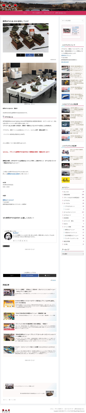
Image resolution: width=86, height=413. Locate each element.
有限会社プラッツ (66, 55)
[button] (38, 55)
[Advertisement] (30, 259)
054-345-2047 (65, 62)
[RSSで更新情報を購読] (27, 241)
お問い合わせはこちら (79, 408)
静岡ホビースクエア (8, 200)
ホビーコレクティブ (69, 408)
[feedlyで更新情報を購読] (24, 241)
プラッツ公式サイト (59, 408)
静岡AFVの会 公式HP (13, 174)
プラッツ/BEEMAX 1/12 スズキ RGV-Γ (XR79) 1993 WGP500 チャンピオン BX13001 (75, 29)
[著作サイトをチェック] (14, 241)
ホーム (52, 408)
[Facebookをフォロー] (18, 241)
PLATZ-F (15, 233)
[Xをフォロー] (16, 241)
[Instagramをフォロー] (20, 241)
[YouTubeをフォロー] (22, 241)
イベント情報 (6, 246)
